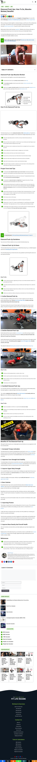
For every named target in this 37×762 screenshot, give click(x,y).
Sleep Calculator (9, 611)
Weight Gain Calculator (8, 644)
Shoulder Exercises (18, 716)
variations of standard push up (14, 19)
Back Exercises (18, 710)
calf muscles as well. (23, 88)
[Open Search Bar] (32, 1)
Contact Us (18, 724)
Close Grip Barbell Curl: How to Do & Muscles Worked (29, 661)
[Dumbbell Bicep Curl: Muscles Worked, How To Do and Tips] (3, 602)
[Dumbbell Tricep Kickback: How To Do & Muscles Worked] (21, 670)
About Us (18, 722)
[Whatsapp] (7, 16)
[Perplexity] (11, 16)
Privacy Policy (18, 726)
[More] (13, 16)
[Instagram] (4, 562)
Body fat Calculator (7, 639)
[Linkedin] (11, 562)
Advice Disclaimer (18, 728)
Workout (7, 6)
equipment (17, 29)
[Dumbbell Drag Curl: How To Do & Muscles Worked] (13, 670)
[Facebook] (2, 16)
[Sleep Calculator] (3, 614)
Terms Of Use (18, 730)
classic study (30, 451)
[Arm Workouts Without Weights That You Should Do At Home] (13, 654)
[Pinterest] (13, 562)
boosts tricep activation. (9, 26)
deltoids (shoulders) (27, 83)
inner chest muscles (21, 393)
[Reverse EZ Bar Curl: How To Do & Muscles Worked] (29, 670)
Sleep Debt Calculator (10, 623)
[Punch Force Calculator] (3, 608)
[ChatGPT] (9, 16)
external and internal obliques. (17, 463)
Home (2, 6)
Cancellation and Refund (18, 733)
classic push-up (26, 132)
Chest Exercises (18, 712)
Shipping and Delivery (18, 735)
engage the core (32, 87)
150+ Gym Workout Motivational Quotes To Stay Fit (22, 235)
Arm (11, 6)
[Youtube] (2, 562)
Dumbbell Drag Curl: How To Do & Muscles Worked (12, 677)
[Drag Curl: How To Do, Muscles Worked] (21, 654)
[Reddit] (5, 16)
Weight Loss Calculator (8, 641)
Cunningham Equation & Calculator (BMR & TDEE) (15, 617)
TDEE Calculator (6, 636)
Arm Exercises (18, 708)
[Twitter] (7, 562)
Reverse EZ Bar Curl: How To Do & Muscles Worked (29, 677)
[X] (3, 16)
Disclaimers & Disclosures (18, 731)
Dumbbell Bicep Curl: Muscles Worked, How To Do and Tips (17, 600)
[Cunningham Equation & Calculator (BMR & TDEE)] (3, 619)
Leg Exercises (18, 714)
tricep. (27, 80)
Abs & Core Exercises (18, 706)
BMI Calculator (6, 632)
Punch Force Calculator (10, 606)
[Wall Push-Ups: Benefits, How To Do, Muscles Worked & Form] (5, 670)
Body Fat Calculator (18, 747)
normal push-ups (19, 333)
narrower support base (30, 19)
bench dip (33, 454)
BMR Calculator (6, 634)
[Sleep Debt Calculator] (3, 625)
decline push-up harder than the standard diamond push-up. (21, 345)
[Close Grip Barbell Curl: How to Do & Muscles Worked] (29, 654)
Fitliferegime (24, 758)
